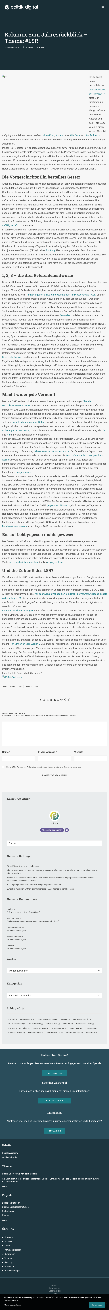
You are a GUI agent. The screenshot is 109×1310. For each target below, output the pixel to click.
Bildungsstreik (27, 1019)
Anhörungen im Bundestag (16, 430)
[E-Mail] (67, 830)
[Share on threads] (47, 699)
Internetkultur (59, 1028)
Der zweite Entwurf (12, 357)
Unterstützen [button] (55, 1073)
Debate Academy (10, 1153)
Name (6, 752)
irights (29, 686)
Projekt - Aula (8, 1211)
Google (13, 686)
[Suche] (54, 843)
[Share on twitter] (44, 699)
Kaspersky (92, 1028)
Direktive (68, 1024)
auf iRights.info (10, 225)
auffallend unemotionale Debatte (29, 422)
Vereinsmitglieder (13, 1250)
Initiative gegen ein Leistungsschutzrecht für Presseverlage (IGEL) (61, 294)
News (30, 47)
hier (104, 430)
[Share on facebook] (40, 699)
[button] (103, 6)
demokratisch (53, 1024)
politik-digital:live (10, 1157)
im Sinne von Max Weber (25, 643)
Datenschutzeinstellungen (12, 1305)
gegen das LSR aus (57, 505)
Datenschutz (54, 1291)
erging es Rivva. (55, 562)
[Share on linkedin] (54, 699)
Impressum (54, 1288)
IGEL (20, 686)
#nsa (58, 135)
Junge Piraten (76, 1028)
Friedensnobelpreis (85, 1024)
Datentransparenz (16, 1024)
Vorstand (9, 1258)
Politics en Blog (35, 1033)
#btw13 (47, 135)
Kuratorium (10, 1254)
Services (8, 1241)
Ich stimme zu (97, 1305)
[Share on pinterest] (51, 699)
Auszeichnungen (12, 1270)
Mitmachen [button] (55, 1131)
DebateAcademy (36, 1024)
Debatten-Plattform (11, 1203)
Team (7, 1245)
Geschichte (10, 1266)
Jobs (54, 1293)
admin (42, 47)
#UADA (74, 135)
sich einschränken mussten (23, 562)
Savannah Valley (55, 1033)
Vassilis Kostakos (74, 1033)
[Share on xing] (64, 699)
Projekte (7, 1195)
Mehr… (5, 1186)
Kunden (5, 1215)
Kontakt (54, 1285)
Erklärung (51, 250)
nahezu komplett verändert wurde (51, 451)
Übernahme (91, 1033)
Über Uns (8, 1229)
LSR (36, 686)
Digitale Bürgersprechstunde (15, 1207)
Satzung (8, 1262)
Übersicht (9, 1237)
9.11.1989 (12, 1019)
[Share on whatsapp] (58, 699)
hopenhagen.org (40, 1028)
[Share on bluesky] (61, 699)
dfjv (5, 686)
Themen (7, 1166)
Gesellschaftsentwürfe (19, 1028)
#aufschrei (91, 135)
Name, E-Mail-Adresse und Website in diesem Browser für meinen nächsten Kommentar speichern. (43, 767)
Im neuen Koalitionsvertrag (16, 610)
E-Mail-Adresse (47, 752)
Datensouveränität (82, 1019)
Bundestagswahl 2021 (47, 1019)
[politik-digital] (21, 7)
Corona (65, 1019)
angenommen (24, 472)
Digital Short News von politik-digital (19, 1173)
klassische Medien (16, 1033)
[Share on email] (68, 699)
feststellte (65, 315)
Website (78, 752)
